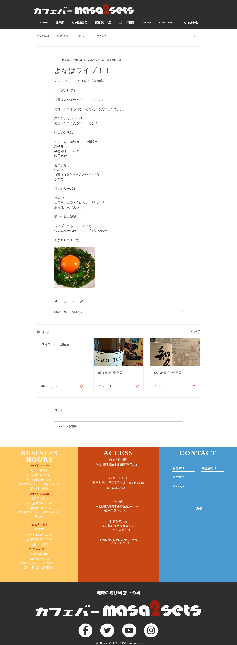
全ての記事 (43, 35)
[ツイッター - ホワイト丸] (107, 630)
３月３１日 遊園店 (55, 344)
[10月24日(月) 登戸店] (175, 352)
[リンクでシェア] (81, 301)
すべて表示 (194, 331)
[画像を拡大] (74, 267)
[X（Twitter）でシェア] (64, 301)
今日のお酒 (62, 35)
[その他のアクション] (181, 60)
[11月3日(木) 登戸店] (119, 352)
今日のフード (82, 35)
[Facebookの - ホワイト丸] (85, 630)
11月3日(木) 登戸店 (110, 372)
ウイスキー (103, 35)
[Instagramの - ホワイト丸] (151, 630)
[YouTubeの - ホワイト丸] (129, 630)
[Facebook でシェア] (56, 301)
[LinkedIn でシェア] (73, 301)
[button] (195, 36)
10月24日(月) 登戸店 (167, 372)
